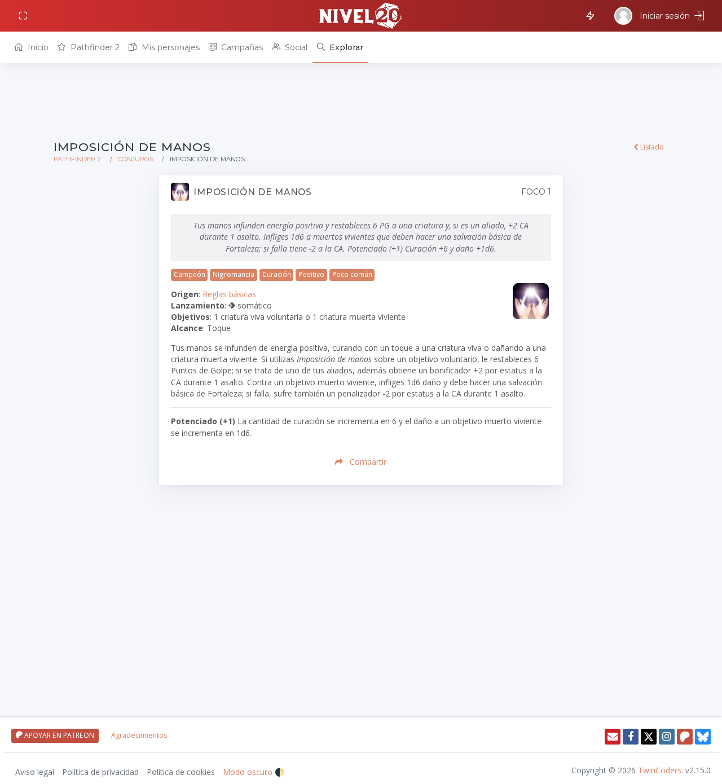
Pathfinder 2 (94, 47)
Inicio (37, 47)
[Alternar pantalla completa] (24, 16)
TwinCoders (659, 770)
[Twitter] (649, 737)
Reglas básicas (229, 294)
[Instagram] (667, 737)
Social (295, 47)
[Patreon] (685, 737)
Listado (651, 147)
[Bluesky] (703, 737)
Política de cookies (181, 772)
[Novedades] (588, 15)
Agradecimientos (139, 735)
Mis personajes (169, 47)
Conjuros (135, 159)
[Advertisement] (361, 102)
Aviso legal (34, 772)
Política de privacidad (100, 772)
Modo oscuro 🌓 (253, 772)
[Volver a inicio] (361, 16)
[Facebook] (631, 737)
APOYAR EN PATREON (58, 735)
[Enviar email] (612, 737)
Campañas (241, 47)
